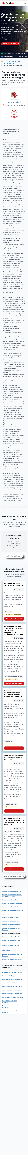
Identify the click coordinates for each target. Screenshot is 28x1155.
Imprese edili (16, 61)
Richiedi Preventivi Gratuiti (14, 618)
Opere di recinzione (8, 63)
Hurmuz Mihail (14, 102)
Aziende (7, 61)
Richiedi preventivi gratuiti (10, 43)
